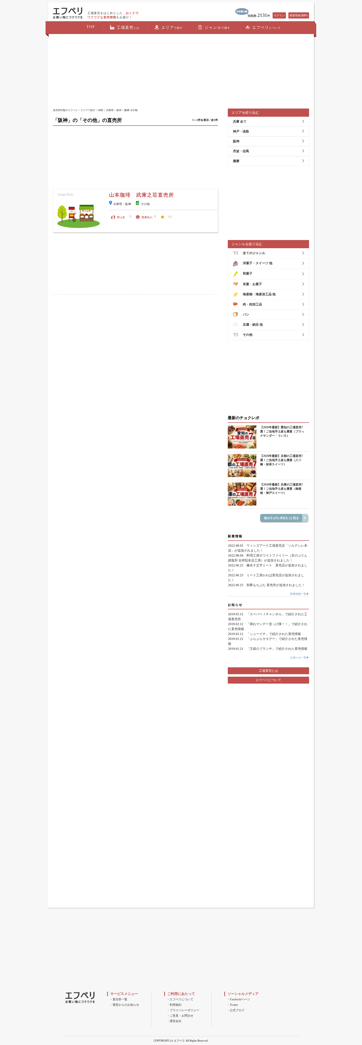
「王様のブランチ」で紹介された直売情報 (277, 649)
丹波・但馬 (241, 151)
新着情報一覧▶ (299, 593)
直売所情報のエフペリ (65, 110)
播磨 (236, 161)
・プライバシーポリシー (183, 1010)
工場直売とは (268, 670)
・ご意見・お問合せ (180, 1015)
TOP (90, 27)
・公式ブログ (236, 1010)
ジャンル (217, 27)
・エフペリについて (180, 999)
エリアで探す (88, 110)
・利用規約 (174, 1005)
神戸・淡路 (241, 131)
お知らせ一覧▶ (299, 657)
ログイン (279, 15)
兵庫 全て (240, 121)
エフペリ (266, 27)
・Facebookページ (238, 999)
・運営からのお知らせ (124, 1005)
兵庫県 (110, 110)
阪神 (118, 110)
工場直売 (128, 27)
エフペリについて (268, 680)
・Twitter (232, 1005)
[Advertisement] (181, 71)
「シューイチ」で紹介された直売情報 (274, 634)
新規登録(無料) (299, 15)
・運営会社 (174, 1021)
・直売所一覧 (118, 999)
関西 (100, 110)
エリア (172, 27)
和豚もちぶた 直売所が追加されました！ (276, 585)
